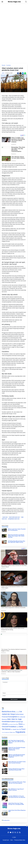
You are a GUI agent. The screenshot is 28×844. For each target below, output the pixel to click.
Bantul (4, 712)
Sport (12, 729)
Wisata (14, 732)
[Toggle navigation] (2, 2)
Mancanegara (10, 724)
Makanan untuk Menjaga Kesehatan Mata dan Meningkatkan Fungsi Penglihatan (16, 756)
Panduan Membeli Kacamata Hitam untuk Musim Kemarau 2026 (16, 769)
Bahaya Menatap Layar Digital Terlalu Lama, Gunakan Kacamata (17, 762)
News (21, 724)
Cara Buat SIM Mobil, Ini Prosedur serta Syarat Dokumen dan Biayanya (16, 797)
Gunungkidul (12, 717)
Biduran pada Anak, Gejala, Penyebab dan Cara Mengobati (17, 529)
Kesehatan (8, 65)
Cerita (17, 714)
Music (17, 724)
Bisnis (9, 711)
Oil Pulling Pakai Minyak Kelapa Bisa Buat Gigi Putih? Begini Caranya (16, 542)
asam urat (5, 517)
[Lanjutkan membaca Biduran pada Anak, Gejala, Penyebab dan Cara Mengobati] (4, 530)
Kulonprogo (19, 721)
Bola (13, 711)
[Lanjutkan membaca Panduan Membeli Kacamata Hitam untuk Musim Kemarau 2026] (5, 771)
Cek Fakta (17, 711)
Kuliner (12, 721)
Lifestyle (5, 724)
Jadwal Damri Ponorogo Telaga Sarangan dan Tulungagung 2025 (16, 804)
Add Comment (14, 699)
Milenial (14, 724)
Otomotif (5, 726)
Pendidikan (12, 726)
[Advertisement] (14, 17)
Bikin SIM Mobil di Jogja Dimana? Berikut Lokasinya (16, 789)
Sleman (8, 729)
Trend (3, 732)
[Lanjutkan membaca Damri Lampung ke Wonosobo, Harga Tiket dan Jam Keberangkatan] (5, 784)
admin (3, 73)
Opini (24, 724)
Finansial (5, 716)
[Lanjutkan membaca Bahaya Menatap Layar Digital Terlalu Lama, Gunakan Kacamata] (5, 764)
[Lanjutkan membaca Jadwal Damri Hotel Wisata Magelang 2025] (5, 812)
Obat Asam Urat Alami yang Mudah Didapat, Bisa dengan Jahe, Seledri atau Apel (16, 536)
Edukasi (21, 714)
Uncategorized (7, 732)
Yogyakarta (20, 732)
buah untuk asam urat (14, 517)
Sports (14, 729)
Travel (23, 729)
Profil (17, 726)
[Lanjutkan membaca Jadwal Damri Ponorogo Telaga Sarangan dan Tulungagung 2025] (5, 805)
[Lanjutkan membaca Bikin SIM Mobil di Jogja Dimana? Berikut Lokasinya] (5, 791)
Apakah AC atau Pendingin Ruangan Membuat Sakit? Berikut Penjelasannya (16, 748)
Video (11, 732)
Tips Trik (19, 729)
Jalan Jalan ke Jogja (14, 719)
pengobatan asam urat (13, 518)
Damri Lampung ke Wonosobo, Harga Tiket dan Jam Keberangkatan (17, 782)
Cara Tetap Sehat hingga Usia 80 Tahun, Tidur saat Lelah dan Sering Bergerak (16, 741)
